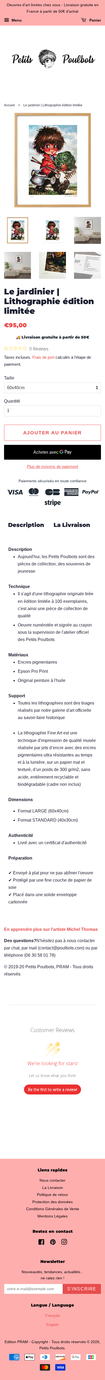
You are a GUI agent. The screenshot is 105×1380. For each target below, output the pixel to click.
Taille (9, 378)
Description (26, 525)
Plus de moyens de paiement (52, 466)
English (52, 1325)
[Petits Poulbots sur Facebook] (41, 1243)
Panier (94, 20)
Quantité (12, 401)
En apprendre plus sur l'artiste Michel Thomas (51, 929)
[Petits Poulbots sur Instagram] (64, 1243)
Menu (16, 20)
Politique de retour (52, 1195)
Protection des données (52, 1202)
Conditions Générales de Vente (52, 1209)
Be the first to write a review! (52, 1089)
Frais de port (43, 357)
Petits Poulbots (52, 1348)
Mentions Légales (52, 1216)
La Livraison (72, 525)
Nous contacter (52, 1180)
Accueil (9, 105)
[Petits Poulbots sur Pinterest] (53, 1243)
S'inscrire (81, 1289)
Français (52, 1316)
